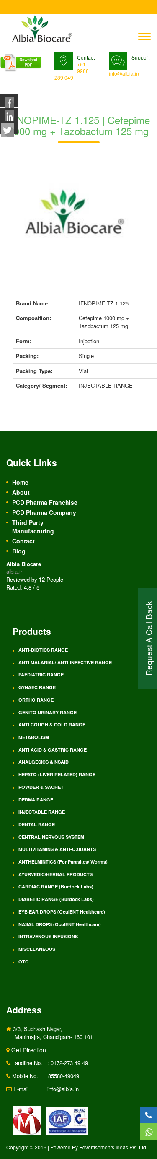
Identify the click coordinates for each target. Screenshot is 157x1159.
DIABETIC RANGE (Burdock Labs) (56, 899)
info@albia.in (124, 73)
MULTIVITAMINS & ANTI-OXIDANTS (57, 849)
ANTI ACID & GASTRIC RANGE (52, 750)
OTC (23, 961)
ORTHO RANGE (36, 700)
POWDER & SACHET (41, 787)
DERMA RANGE (35, 799)
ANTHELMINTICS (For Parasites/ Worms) (63, 862)
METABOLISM (33, 737)
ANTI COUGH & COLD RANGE (51, 724)
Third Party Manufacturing (33, 526)
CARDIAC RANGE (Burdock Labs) (55, 886)
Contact (23, 541)
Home (20, 482)
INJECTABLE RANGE (41, 812)
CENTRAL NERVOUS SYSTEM (51, 837)
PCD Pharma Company (44, 512)
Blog (19, 551)
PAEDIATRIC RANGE (41, 674)
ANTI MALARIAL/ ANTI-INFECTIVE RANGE (65, 662)
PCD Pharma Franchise (44, 502)
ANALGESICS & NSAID (43, 762)
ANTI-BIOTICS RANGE (43, 650)
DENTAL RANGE (36, 824)
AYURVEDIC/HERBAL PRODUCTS (55, 874)
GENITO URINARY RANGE (47, 712)
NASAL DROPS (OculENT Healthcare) (59, 924)
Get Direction (28, 1050)
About (21, 492)
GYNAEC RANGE (37, 687)
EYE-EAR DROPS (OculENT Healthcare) (61, 911)
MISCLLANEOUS (36, 949)
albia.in (14, 571)
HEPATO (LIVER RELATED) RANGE (56, 774)
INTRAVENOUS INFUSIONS (48, 936)
